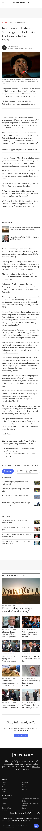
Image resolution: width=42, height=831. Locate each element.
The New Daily (13, 46)
